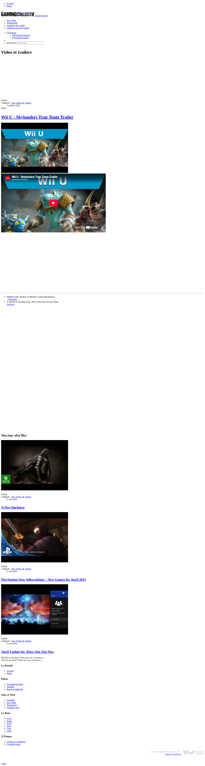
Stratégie (10, 687)
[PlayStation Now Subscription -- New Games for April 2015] (34, 561)
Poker (9, 6)
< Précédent (12, 299)
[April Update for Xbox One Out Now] (34, 634)
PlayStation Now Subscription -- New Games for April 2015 (43, 579)
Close (3, 763)
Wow (9, 726)
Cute (9, 728)
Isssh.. (9, 721)
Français (26, 35)
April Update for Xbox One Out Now (27, 652)
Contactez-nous (13, 744)
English (24, 38)
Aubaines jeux (13, 707)
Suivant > (11, 304)
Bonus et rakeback (15, 689)
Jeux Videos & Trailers (21, 103)
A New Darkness (13, 507)
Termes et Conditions (16, 742)
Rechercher (12, 43)
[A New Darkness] (34, 489)
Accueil (10, 3)
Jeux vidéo (11, 20)
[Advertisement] (84, 77)
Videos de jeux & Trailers (18, 28)
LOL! (9, 718)
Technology (12, 705)
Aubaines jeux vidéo (16, 25)
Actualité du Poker (15, 684)
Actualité (11, 700)
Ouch (9, 731)
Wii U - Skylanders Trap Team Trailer (37, 116)
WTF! (9, 723)
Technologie (12, 23)
